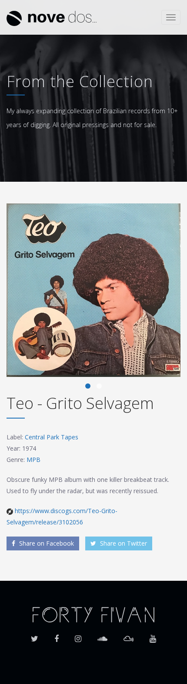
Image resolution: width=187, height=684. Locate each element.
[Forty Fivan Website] (93, 614)
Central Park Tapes (51, 437)
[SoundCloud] (102, 635)
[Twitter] (34, 635)
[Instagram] (78, 635)
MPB (33, 459)
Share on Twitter (122, 543)
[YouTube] (153, 635)
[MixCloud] (129, 635)
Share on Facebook (45, 543)
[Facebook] (56, 635)
